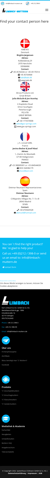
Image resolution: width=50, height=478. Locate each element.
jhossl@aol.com (26, 171)
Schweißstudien (8, 439)
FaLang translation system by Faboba (8, 280)
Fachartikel (6, 430)
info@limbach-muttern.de (14, 3)
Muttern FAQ (7, 443)
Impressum (32, 473)
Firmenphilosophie (9, 352)
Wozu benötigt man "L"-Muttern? (14, 360)
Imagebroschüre (8, 447)
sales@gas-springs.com (26, 123)
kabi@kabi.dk (26, 77)
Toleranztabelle (8, 452)
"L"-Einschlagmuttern (10, 395)
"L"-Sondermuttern (9, 404)
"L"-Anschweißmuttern (10, 391)
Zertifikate (6, 356)
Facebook (5, 365)
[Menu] (46, 9)
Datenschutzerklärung (17, 473)
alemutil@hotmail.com (26, 212)
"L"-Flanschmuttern (9, 400)
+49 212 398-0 (35, 3)
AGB (40, 473)
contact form (10, 267)
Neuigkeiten (6, 434)
